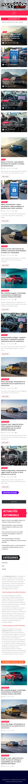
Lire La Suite (5, 176)
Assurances (5, 562)
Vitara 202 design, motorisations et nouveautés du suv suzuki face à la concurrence (13, 383)
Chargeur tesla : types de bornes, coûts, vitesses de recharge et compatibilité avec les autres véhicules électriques (12, 427)
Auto (3, 566)
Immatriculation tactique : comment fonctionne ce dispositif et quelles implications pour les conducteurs (11, 104)
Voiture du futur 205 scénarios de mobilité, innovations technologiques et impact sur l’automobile (13, 82)
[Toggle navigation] (14, 13)
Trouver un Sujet (10, 493)
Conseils (4, 569)
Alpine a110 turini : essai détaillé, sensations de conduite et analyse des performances (11, 37)
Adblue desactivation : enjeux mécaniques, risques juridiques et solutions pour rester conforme (13, 61)
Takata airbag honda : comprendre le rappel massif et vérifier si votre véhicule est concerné (13, 126)
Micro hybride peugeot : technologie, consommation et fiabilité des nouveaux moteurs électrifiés (13, 295)
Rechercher (14, 501)
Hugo (6, 42)
